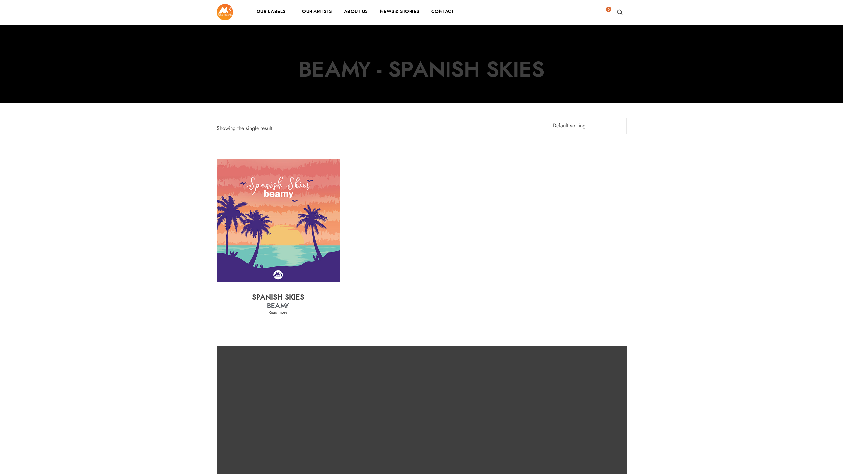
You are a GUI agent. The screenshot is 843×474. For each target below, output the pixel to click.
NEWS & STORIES (399, 11)
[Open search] (620, 12)
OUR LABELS (271, 11)
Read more (278, 312)
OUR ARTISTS (317, 11)
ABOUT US (356, 11)
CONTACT (442, 11)
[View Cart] (606, 14)
